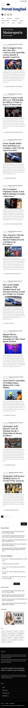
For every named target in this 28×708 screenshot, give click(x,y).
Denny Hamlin (7, 178)
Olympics (20, 22)
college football (20, 633)
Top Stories (9, 18)
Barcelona (16, 631)
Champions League (11, 633)
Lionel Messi (9, 637)
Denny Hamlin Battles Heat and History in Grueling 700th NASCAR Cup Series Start (13, 147)
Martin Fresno (5, 558)
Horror (2, 703)
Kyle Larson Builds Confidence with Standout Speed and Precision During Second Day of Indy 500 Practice (14, 289)
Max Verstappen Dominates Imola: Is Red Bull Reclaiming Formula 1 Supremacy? (14, 192)
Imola (10, 223)
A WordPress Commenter (7, 563)
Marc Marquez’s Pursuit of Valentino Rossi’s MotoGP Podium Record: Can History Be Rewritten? (13, 239)
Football (21, 20)
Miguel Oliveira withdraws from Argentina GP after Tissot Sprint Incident (14, 338)
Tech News (17, 18)
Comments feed (5, 693)
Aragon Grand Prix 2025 (9, 132)
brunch (22, 631)
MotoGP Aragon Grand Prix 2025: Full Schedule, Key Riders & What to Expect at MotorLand (13, 101)
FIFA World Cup (19, 635)
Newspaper (4, 639)
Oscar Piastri (13, 415)
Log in (3, 687)
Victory (17, 510)
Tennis (13, 22)
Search (23, 523)
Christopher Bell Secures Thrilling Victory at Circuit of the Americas (13, 478)
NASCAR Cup (13, 178)
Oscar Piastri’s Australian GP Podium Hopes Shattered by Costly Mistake (14, 384)
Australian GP (7, 415)
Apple (3, 631)
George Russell (8, 86)
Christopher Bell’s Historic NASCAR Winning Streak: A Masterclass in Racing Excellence (12, 431)
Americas (7, 510)
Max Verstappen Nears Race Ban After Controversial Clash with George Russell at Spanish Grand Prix (14, 52)
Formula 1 (10, 44)
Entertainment (4, 635)
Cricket (2, 22)
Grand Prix (13, 86)
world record (9, 642)
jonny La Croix (5, 567)
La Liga (3, 637)
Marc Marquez (8, 273)
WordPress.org (5, 695)
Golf (8, 22)
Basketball (14, 20)
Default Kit (17, 563)
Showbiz (20, 639)
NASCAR (15, 139)
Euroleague (12, 635)
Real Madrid (14, 639)
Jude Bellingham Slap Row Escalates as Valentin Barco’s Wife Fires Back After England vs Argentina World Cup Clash (14, 549)
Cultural (7, 703)
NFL (9, 639)
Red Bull (20, 223)
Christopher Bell (8, 465)
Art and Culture (9, 631)
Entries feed (4, 690)
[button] (2, 4)
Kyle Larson (7, 323)
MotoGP (10, 93)
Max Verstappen (19, 86)
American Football (5, 20)
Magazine (16, 637)
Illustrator (12, 703)
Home (2, 18)
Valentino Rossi (18, 273)
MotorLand (20, 132)
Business (4, 633)
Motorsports (15, 44)
